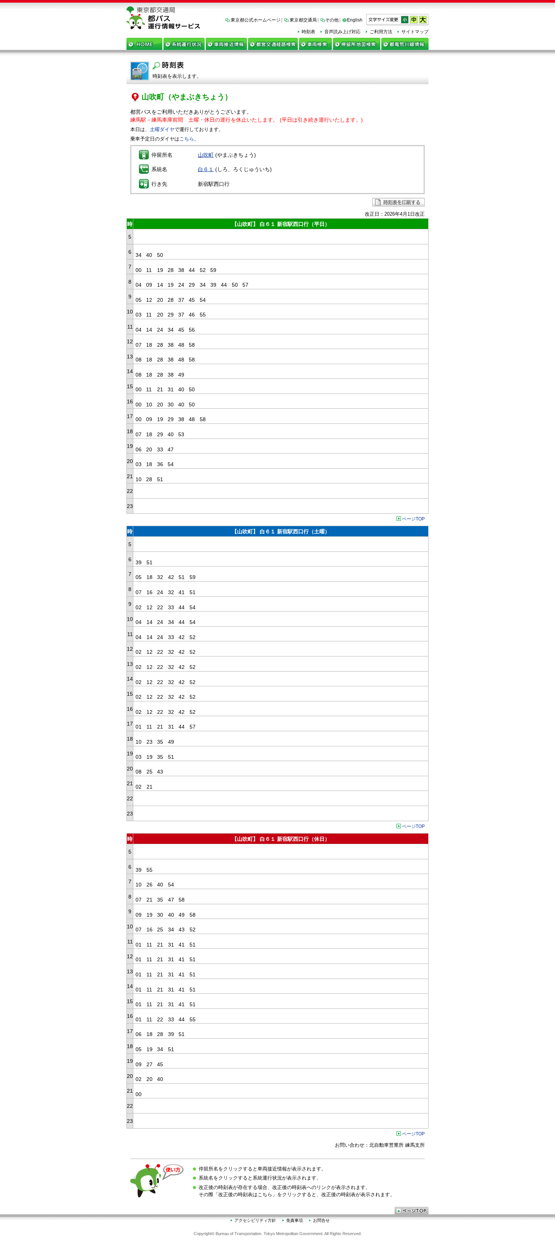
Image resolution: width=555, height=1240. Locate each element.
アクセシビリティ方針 (255, 1220)
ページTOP (413, 519)
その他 (332, 20)
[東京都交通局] (277, 10)
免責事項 (294, 1220)
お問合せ (321, 1220)
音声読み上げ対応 (342, 31)
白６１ (206, 169)
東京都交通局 (303, 20)
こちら (186, 139)
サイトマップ (415, 31)
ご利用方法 (381, 31)
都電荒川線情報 (405, 44)
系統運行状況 (184, 44)
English (354, 20)
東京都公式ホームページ (256, 20)
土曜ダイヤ (162, 129)
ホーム (144, 44)
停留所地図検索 (356, 44)
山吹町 (206, 155)
